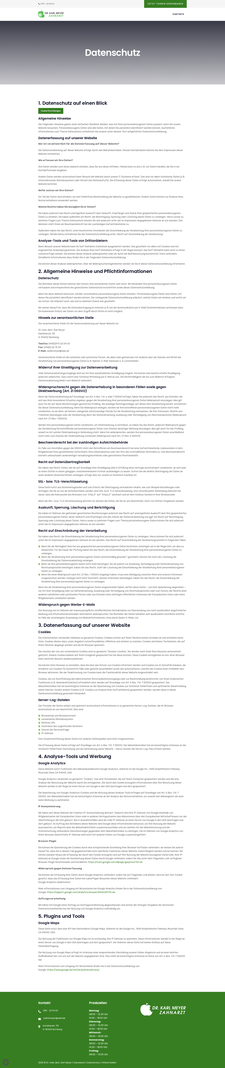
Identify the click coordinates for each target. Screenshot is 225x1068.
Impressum (79, 1062)
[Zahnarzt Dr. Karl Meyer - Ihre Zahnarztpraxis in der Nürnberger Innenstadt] (54, 14)
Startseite (178, 14)
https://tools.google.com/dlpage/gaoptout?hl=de (115, 862)
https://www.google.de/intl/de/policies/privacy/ (73, 969)
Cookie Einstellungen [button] (51, 111)
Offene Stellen (109, 1062)
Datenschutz (93, 1062)
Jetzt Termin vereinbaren (165, 4)
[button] (5, 1062)
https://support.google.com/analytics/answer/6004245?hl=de (81, 892)
